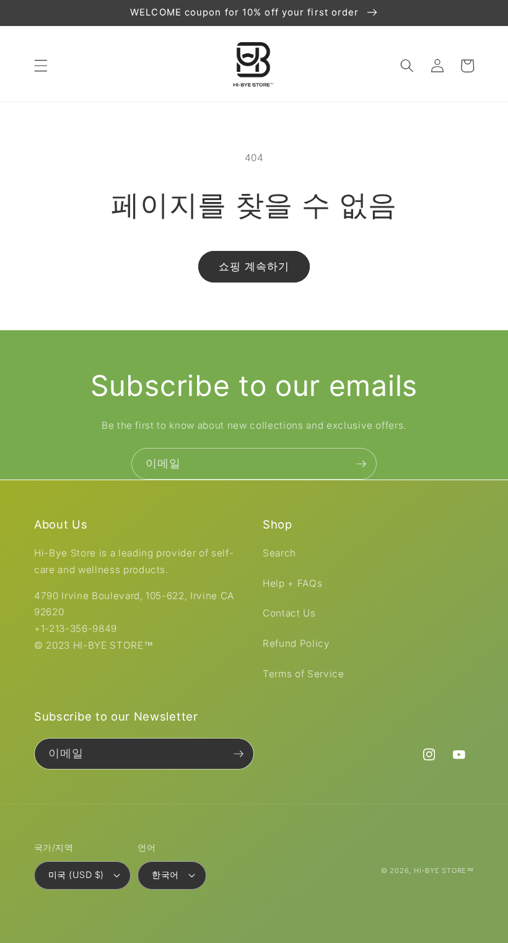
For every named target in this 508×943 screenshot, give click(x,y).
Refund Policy (296, 643)
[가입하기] (361, 464)
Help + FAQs (292, 583)
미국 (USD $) (75, 874)
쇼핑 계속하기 (254, 266)
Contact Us (289, 613)
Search (279, 553)
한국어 (165, 874)
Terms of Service (303, 674)
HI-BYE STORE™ (444, 870)
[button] (41, 66)
